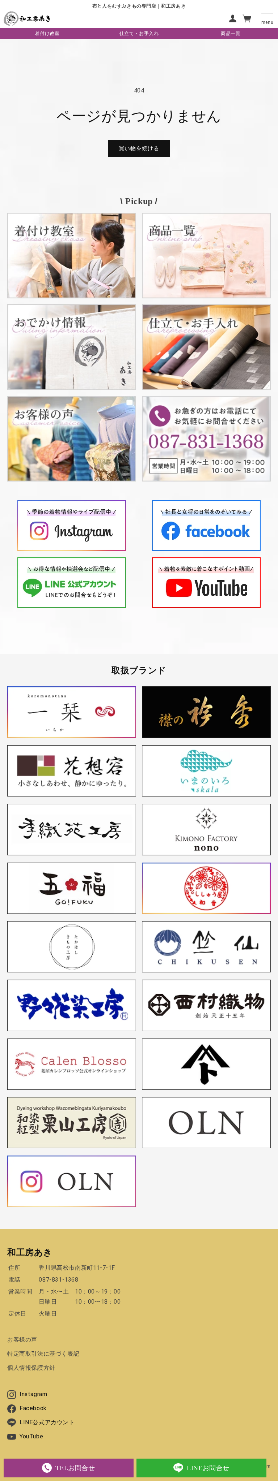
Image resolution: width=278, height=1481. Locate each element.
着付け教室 (47, 33)
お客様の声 (22, 1339)
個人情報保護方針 (31, 1367)
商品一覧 (230, 33)
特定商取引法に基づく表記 (43, 1353)
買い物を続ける (139, 148)
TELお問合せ (75, 1468)
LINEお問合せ (208, 1468)
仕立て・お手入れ (139, 33)
